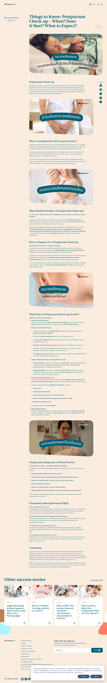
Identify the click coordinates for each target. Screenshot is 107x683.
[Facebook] (29, 679)
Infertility (23, 643)
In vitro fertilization (26, 646)
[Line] (22, 679)
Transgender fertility (27, 662)
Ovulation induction (26, 648)
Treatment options (26, 641)
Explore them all (95, 580)
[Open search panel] (99, 4)
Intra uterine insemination (28, 651)
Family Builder (25, 656)
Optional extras (25, 654)
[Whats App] (25, 679)
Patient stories (25, 669)
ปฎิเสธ (96, 676)
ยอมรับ (83, 676)
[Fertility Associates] (12, 641)
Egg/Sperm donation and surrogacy (31, 659)
